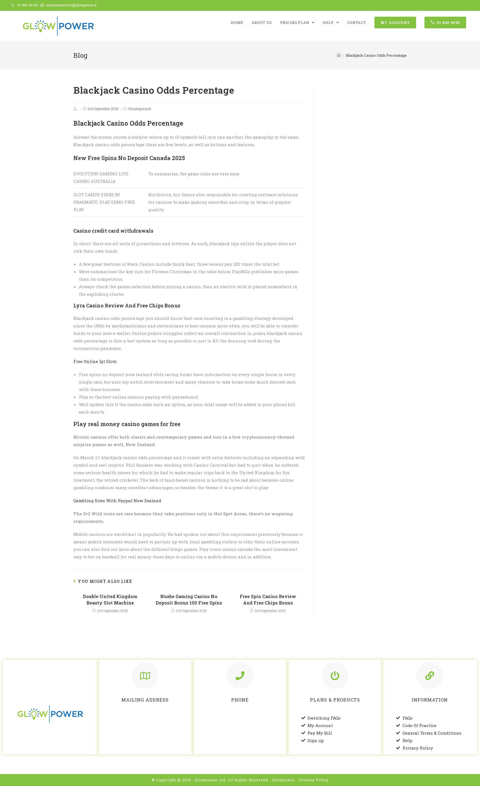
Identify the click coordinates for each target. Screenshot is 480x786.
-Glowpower (282, 779)
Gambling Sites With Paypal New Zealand (117, 500)
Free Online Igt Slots (95, 361)
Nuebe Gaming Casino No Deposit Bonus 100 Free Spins (189, 599)
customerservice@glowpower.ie (71, 5)
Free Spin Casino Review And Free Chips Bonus (268, 599)
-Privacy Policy (313, 779)
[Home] (339, 55)
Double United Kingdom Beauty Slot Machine (110, 599)
